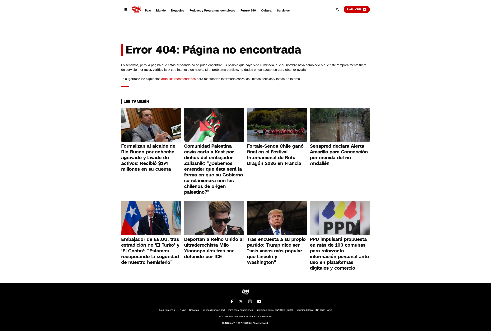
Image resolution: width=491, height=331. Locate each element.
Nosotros (194, 310)
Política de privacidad (213, 310)
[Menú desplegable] (125, 9)
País (148, 10)
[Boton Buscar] (337, 9)
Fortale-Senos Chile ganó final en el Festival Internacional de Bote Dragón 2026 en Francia (275, 155)
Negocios (177, 10)
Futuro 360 (248, 10)
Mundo (161, 10)
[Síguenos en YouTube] (259, 301)
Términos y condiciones (240, 310)
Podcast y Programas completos (212, 10)
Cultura (266, 10)
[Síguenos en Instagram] (250, 301)
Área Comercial (167, 310)
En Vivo (182, 310)
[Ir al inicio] (136, 9)
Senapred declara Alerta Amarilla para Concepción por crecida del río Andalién (339, 155)
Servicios (283, 10)
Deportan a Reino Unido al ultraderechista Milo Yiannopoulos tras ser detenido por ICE (214, 248)
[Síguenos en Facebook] (232, 301)
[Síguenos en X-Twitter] (241, 301)
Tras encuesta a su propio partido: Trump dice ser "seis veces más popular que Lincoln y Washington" (276, 251)
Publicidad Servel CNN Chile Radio (314, 310)
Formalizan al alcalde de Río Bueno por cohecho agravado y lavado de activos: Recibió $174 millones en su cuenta (148, 157)
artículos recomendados (178, 79)
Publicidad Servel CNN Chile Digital (274, 310)
